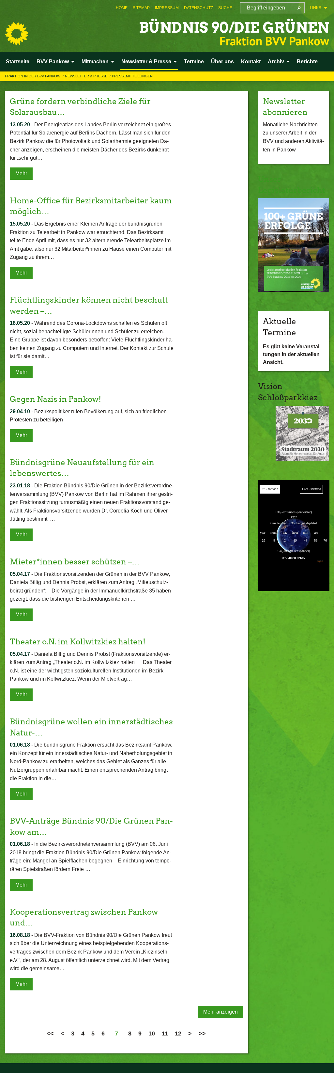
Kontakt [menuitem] (251, 61)
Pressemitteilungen (132, 76)
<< (50, 1033)
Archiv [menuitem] (276, 61)
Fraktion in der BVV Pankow (33, 76)
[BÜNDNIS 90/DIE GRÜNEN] (16, 34)
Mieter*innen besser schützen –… (75, 561)
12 (178, 1033)
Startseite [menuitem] (17, 61)
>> (202, 1033)
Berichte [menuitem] (307, 61)
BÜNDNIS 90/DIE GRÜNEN (234, 27)
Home (122, 8)
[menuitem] (122, 8)
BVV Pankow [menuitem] (53, 61)
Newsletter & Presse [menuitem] (146, 61)
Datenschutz (198, 8)
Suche (225, 8)
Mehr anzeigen (220, 1012)
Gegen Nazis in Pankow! (55, 399)
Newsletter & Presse (86, 76)
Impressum (167, 8)
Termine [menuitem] (194, 61)
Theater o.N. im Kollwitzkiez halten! (77, 641)
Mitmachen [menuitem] (95, 61)
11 (165, 1033)
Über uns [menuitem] (222, 61)
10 (151, 1033)
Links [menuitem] (315, 8)
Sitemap (141, 8)
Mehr (21, 173)
